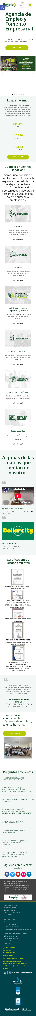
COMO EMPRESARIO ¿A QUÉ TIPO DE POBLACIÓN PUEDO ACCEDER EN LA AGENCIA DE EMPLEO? (14, 854)
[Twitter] (12, 874)
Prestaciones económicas (18, 392)
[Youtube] (18, 874)
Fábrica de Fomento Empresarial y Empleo (18, 309)
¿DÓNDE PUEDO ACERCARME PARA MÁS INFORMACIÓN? (14, 832)
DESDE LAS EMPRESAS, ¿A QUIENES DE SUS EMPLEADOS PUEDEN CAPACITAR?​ (14, 842)
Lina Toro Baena (10, 543)
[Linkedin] (29, 874)
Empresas (18, 267)
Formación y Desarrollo (18, 351)
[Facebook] (7, 874)
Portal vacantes (18, 431)
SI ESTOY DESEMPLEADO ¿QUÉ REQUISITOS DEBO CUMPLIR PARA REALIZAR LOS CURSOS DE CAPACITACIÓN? (16, 789)
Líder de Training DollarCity (11, 547)
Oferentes (18, 226)
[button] (16, 47)
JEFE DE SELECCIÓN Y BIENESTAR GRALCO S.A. (18, 512)
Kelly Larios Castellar (12, 508)
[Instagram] (23, 874)
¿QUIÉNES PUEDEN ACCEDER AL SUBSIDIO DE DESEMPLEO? (12, 822)
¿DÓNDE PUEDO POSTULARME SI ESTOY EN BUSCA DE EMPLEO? (13, 779)
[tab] (18, 780)
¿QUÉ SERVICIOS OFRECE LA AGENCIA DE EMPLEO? (14, 800)
